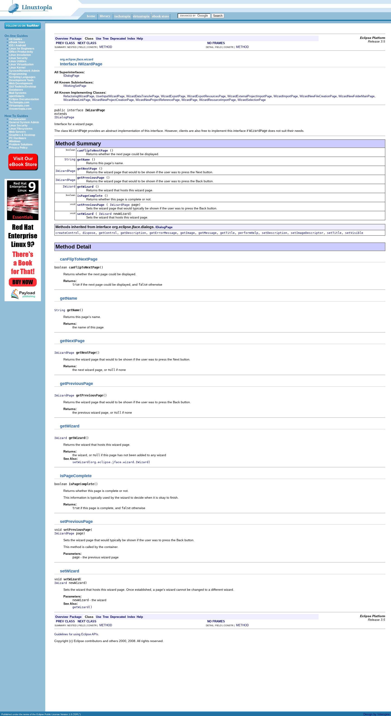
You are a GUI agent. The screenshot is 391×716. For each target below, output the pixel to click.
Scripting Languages (22, 77)
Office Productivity (21, 51)
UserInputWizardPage (110, 96)
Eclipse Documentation (24, 99)
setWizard (85, 214)
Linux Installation (20, 55)
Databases (16, 89)
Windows (15, 141)
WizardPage (189, 100)
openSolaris (16, 96)
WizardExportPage (173, 96)
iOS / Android (17, 45)
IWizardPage (65, 171)
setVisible (354, 233)
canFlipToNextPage (92, 150)
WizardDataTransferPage (142, 96)
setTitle (334, 233)
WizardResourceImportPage (217, 100)
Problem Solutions (21, 144)
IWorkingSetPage (74, 86)
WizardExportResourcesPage (206, 96)
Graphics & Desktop (22, 135)
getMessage (207, 233)
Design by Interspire (376, 714)
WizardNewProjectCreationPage (113, 100)
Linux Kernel (17, 67)
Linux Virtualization (21, 64)
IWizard (69, 186)
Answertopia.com (20, 108)
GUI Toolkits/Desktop (22, 86)
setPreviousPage (90, 204)
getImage (187, 233)
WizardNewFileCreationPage (318, 96)
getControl (108, 233)
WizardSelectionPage (252, 100)
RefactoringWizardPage (78, 96)
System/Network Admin (24, 70)
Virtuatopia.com (19, 105)
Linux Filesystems (21, 128)
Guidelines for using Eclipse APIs (76, 634)
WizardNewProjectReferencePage (158, 100)
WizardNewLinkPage (76, 100)
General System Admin (24, 122)
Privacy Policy (18, 147)
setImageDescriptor (307, 233)
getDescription (133, 233)
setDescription (274, 233)
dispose (89, 233)
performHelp (248, 233)
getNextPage (87, 168)
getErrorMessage (163, 233)
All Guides (15, 39)
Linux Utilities (17, 61)
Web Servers (17, 131)
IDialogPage (71, 75)
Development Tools (21, 80)
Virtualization (17, 119)
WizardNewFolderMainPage (356, 96)
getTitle (227, 233)
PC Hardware (17, 138)
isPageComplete (90, 195)
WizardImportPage (286, 96)
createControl (67, 233)
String (69, 159)
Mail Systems (17, 93)
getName (83, 159)
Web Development (21, 83)
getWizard (85, 186)
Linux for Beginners (21, 48)
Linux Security (18, 58)
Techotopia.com (19, 102)
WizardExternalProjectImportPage (249, 96)
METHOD (105, 47)
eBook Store (17, 42)
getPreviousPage (90, 177)
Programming (18, 74)
